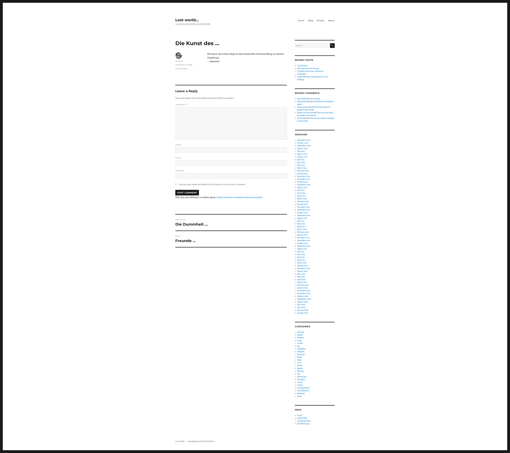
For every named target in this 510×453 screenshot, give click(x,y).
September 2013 (303, 185)
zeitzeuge (301, 393)
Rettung (300, 371)
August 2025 (302, 148)
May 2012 (301, 224)
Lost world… (187, 20)
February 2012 (303, 232)
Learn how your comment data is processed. (239, 197)
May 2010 (301, 277)
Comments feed (303, 421)
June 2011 (301, 254)
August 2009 (302, 302)
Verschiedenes (303, 391)
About (331, 20)
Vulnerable (301, 74)
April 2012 (301, 226)
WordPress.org (303, 424)
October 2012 (302, 212)
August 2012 (302, 218)
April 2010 (301, 279)
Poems (300, 365)
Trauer (300, 382)
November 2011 (303, 240)
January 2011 (302, 265)
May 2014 (301, 165)
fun (298, 346)
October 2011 (302, 243)
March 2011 (302, 263)
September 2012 (304, 215)
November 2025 (303, 140)
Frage (299, 340)
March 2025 (302, 154)
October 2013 (302, 182)
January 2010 (302, 288)
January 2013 (302, 204)
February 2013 (303, 201)
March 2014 (302, 168)
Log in (299, 415)
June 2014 (301, 162)
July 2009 (301, 305)
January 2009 (302, 310)
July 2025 (301, 151)
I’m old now (302, 66)
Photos (320, 20)
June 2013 (301, 193)
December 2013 (303, 176)
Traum (300, 385)
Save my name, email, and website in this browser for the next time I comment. (212, 184)
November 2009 (304, 293)
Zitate (184, 68)
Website (179, 171)
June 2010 (301, 274)
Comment (181, 105)
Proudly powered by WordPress (201, 441)
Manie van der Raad (305, 113)
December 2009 (303, 291)
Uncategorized (303, 388)
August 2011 (302, 249)
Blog (310, 20)
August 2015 (302, 157)
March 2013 (302, 199)
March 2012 (302, 229)
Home (301, 20)
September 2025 (304, 146)
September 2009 (304, 299)
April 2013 (301, 196)
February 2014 (303, 171)
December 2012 (303, 207)
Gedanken (301, 349)
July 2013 (300, 190)
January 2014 (302, 173)
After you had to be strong (308, 68)
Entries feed (302, 418)
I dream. (316, 99)
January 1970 (302, 313)
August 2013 (302, 187)
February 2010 (303, 285)
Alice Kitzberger (303, 99)
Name (178, 145)
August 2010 (302, 271)
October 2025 (302, 143)
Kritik (299, 357)
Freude (300, 343)
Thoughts (301, 379)
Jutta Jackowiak (303, 101)
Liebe (299, 360)
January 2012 (302, 235)
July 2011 (300, 252)
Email (178, 158)
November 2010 (303, 268)
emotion (300, 338)
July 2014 (301, 160)
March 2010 (302, 282)
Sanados (179, 61)
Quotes (178, 68)
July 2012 (301, 221)
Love (299, 363)
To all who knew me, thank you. (310, 71)
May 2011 (301, 257)
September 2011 (303, 246)
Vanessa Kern (303, 107)
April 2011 (301, 260)
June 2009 (301, 307)
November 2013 (303, 179)
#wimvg (300, 332)
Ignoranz (301, 354)
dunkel (300, 335)
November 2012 (303, 210)
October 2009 (302, 296)
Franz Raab (301, 118)
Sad (298, 374)
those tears (301, 377)
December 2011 (303, 238)
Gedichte (301, 352)
